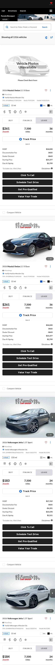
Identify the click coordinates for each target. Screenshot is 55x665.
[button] (3, 11)
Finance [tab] (27, 120)
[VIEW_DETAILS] (27, 65)
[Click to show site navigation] (51, 11)
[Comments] (51, 111)
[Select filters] (46, 37)
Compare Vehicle (14, 212)
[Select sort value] (51, 37)
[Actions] (50, 90)
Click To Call (27, 175)
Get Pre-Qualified (27, 189)
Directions (12, 11)
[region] (27, 155)
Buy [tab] (11, 120)
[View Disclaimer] (26, 111)
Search (44, 27)
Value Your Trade (27, 196)
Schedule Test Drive (27, 182)
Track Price (29, 139)
